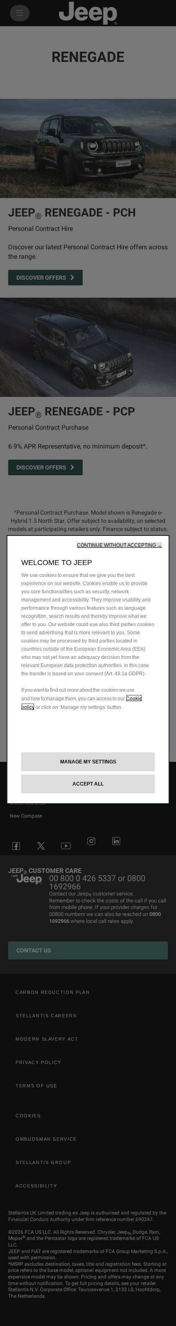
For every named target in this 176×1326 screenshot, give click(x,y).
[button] (119, 545)
